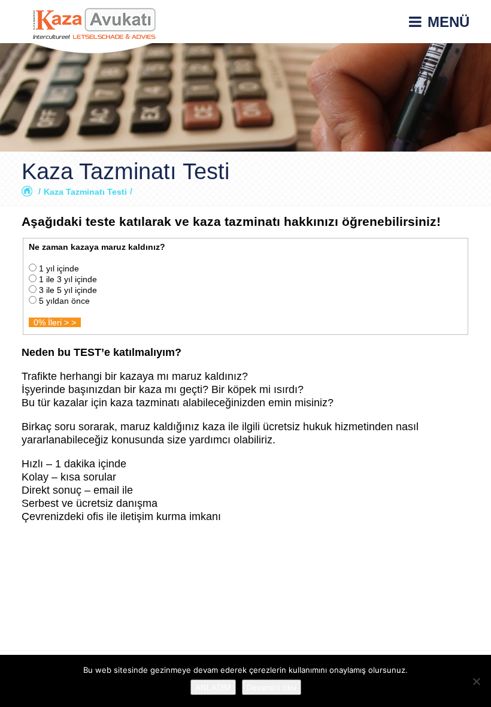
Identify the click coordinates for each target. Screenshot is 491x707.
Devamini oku (271, 687)
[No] (476, 681)
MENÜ (448, 22)
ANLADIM (213, 687)
